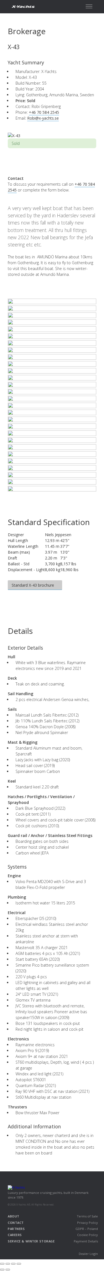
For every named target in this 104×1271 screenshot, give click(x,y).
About (13, 1216)
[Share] (8, 1264)
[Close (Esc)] (2, 1264)
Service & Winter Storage (31, 1241)
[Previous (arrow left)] (2, 1269)
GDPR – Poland (86, 1229)
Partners (16, 1229)
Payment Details (86, 1241)
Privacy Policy (87, 1222)
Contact (16, 1222)
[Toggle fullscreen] (13, 1264)
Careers (15, 1235)
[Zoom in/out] (19, 1264)
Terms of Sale (87, 1216)
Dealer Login (88, 1254)
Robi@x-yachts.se (43, 118)
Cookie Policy (87, 1235)
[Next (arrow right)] (8, 1269)
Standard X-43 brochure (33, 585)
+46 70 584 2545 (44, 112)
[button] (89, 6)
